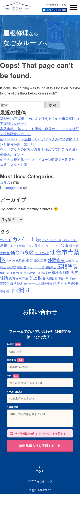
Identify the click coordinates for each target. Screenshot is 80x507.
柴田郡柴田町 (32, 273)
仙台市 (62, 245)
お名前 (13, 344)
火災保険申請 (18, 278)
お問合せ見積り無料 (56, 10)
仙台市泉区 (22, 252)
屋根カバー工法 (33, 267)
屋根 (20, 267)
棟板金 (46, 272)
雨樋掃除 (5, 291)
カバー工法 (26, 239)
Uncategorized (11, 187)
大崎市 (69, 260)
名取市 (20, 260)
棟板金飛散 (61, 272)
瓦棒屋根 (48, 278)
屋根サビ (50, 267)
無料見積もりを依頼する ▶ (40, 445)
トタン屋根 (33, 245)
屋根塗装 (67, 266)
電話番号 (14, 360)
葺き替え (16, 283)
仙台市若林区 (42, 253)
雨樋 (63, 283)
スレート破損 (16, 246)
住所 (12, 375)
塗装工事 (40, 260)
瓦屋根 (35, 278)
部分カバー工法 (32, 283)
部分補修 (46, 283)
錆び (56, 283)
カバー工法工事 (51, 240)
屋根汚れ (4, 273)
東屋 (12, 273)
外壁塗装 (56, 260)
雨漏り (21, 289)
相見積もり (61, 278)
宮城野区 (11, 267)
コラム (5, 182)
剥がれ (11, 261)
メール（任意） (15, 391)
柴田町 (19, 273)
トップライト (48, 245)
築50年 (4, 283)
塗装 (29, 260)
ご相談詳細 (12, 407)
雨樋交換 (73, 283)
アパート (5, 240)
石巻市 (72, 278)
